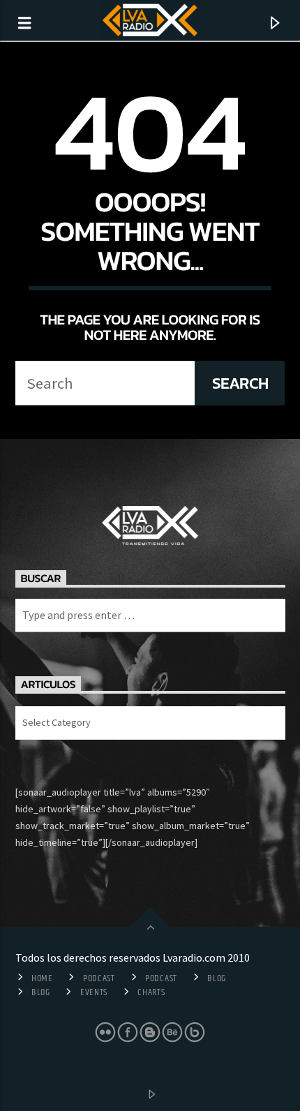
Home (42, 978)
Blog (216, 978)
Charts (151, 992)
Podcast (99, 978)
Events (93, 992)
